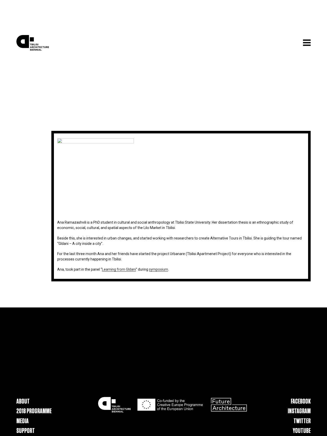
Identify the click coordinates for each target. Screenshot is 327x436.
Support (25, 431)
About (23, 401)
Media (22, 421)
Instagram (299, 411)
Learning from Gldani (119, 269)
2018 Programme (34, 411)
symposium (158, 269)
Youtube (302, 431)
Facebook (301, 401)
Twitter (302, 421)
